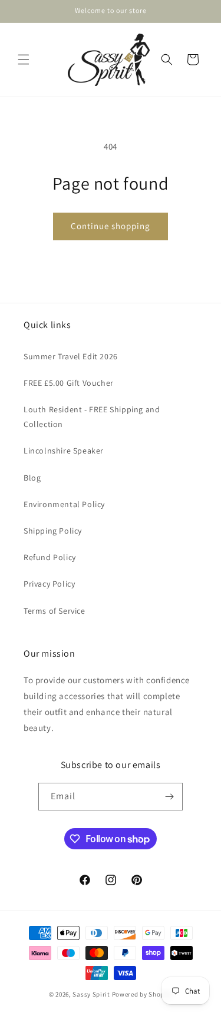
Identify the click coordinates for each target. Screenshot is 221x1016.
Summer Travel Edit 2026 (71, 356)
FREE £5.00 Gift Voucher (69, 383)
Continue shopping (110, 225)
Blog (32, 477)
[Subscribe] (169, 796)
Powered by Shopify (142, 994)
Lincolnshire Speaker (64, 450)
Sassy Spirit (91, 994)
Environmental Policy (64, 504)
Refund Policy (50, 557)
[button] (24, 59)
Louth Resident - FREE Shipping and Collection (92, 416)
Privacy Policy (49, 583)
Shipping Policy (53, 530)
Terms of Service (54, 610)
